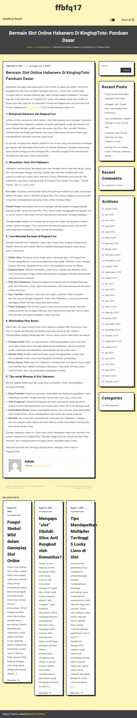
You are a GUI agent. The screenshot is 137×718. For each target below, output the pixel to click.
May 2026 (110, 226)
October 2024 (111, 335)
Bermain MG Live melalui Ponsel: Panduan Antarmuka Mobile (118, 151)
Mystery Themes (36, 714)
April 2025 (110, 301)
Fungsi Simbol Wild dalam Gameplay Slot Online (16, 541)
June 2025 (110, 289)
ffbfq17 (68, 8)
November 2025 (113, 260)
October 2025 (111, 266)
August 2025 (111, 278)
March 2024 (110, 375)
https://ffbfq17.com (41, 465)
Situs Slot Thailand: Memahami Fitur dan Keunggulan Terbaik (74, 487)
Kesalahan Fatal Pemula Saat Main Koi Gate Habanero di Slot (116, 137)
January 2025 (111, 318)
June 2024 (110, 358)
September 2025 (113, 272)
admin (48, 66)
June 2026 (110, 220)
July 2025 (109, 283)
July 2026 (109, 214)
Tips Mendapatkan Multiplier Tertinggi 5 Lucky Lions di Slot (84, 537)
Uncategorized (35, 66)
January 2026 (111, 249)
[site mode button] (112, 20)
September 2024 (113, 341)
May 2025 (110, 295)
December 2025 (112, 254)
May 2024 (110, 364)
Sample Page (12, 19)
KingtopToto (33, 107)
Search (126, 20)
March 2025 (110, 306)
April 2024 (110, 370)
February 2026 (112, 243)
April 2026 (110, 231)
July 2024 (109, 352)
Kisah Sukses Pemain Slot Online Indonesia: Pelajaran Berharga (25, 487)
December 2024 (112, 324)
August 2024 (111, 347)
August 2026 (111, 208)
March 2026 (110, 237)
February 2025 (112, 312)
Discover (12, 680)
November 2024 (113, 329)
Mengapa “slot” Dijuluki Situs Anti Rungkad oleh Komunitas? (50, 537)
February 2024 (112, 381)
